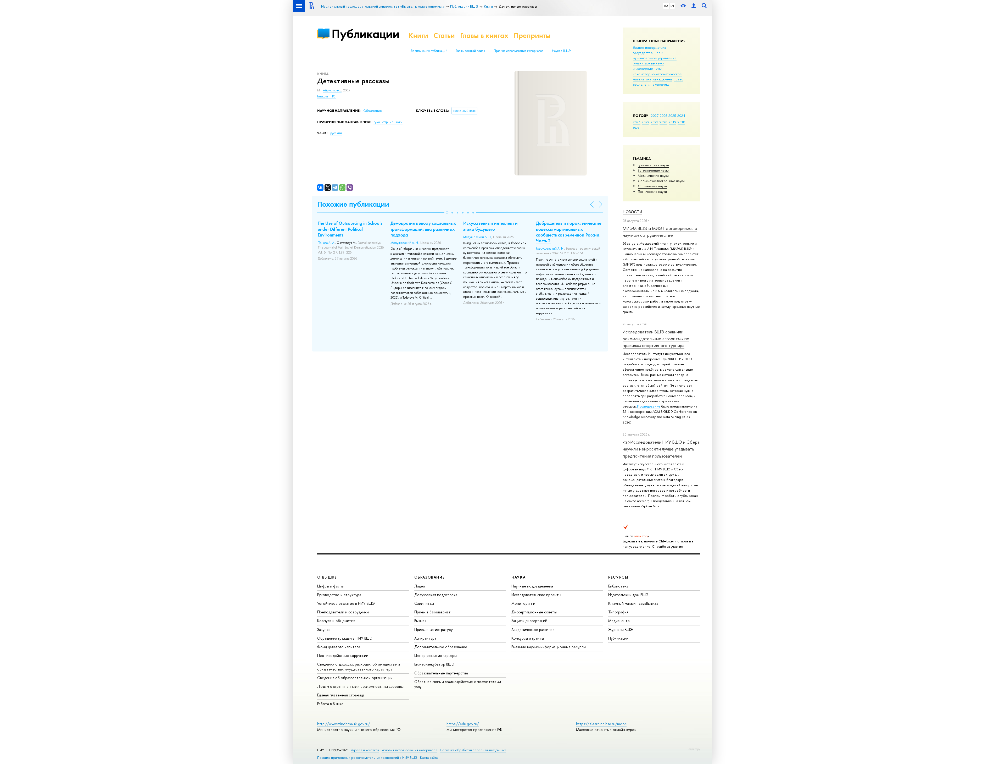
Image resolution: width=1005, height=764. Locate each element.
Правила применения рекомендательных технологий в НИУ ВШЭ (367, 757)
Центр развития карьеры (435, 655)
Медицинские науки (653, 175)
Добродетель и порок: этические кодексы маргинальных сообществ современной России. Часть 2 (568, 231)
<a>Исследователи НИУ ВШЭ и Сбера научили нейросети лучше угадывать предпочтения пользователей (661, 449)
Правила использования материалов (518, 51)
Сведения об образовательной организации (355, 677)
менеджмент (662, 79)
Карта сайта (429, 757)
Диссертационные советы (534, 611)
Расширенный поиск (470, 51)
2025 (672, 115)
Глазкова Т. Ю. (326, 96)
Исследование (648, 406)
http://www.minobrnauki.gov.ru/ (343, 723)
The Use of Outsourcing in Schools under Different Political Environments (350, 229)
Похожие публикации (353, 204)
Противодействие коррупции (342, 655)
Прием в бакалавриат (432, 611)
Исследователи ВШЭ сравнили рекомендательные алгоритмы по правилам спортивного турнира (656, 339)
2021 (654, 122)
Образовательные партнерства (441, 672)
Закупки (324, 629)
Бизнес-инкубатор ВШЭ (434, 664)
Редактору (693, 749)
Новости (632, 212)
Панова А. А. (326, 243)
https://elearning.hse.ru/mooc (601, 723)
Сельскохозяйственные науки (661, 180)
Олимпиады (424, 603)
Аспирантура (425, 638)
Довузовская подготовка (435, 594)
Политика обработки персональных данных (473, 750)
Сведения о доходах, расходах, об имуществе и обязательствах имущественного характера (358, 666)
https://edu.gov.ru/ (462, 723)
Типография (618, 611)
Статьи (444, 35)
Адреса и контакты (365, 750)
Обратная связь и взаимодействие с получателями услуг (457, 684)
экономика (661, 84)
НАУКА (518, 577)
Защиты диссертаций (529, 620)
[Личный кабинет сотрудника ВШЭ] (693, 6)
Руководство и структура (339, 594)
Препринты (532, 35)
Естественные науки (653, 170)
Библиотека (618, 586)
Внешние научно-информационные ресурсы (548, 646)
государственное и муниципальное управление (655, 55)
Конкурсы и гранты (527, 638)
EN (672, 6)
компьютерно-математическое (657, 74)
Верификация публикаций (429, 51)
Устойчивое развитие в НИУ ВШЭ (346, 603)
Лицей (419, 586)
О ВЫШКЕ (327, 577)
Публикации (365, 34)
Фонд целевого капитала (338, 646)
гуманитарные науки (648, 63)
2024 (681, 115)
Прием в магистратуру (433, 629)
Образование (372, 111)
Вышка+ (420, 620)
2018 (681, 122)
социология (642, 84)
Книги (418, 35)
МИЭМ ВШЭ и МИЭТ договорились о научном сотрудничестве (660, 231)
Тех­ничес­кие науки (652, 191)
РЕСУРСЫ (618, 577)
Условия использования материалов (409, 750)
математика (642, 79)
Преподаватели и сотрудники (343, 611)
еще (636, 127)
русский (336, 133)
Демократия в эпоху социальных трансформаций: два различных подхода (423, 229)
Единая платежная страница (341, 694)
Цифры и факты (330, 586)
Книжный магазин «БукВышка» (633, 603)
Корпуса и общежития (336, 620)
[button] (447, 212)
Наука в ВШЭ (561, 51)
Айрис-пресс (332, 90)
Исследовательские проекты (536, 594)
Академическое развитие (533, 629)
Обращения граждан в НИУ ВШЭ (344, 638)
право (678, 79)
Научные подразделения (532, 586)
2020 (663, 122)
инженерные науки (647, 68)
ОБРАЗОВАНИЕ (429, 577)
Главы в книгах (484, 35)
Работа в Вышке (330, 703)
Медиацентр (619, 620)
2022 (645, 122)
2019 (672, 122)
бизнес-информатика (649, 47)
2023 (636, 122)
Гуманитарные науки (653, 165)
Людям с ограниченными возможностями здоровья (360, 686)
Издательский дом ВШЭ (628, 594)
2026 (663, 115)
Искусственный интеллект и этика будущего (490, 226)
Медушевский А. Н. (404, 243)
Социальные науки (652, 186)
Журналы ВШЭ (620, 629)
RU (666, 6)
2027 (654, 115)
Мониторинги (523, 603)
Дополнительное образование (440, 646)
